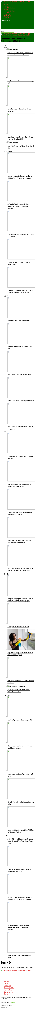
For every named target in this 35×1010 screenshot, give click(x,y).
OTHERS (6, 17)
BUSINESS (7, 14)
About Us (6, 982)
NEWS (6, 6)
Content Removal (8, 992)
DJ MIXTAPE (11, 11)
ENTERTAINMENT (9, 8)
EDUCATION (7, 16)
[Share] (3, 1007)
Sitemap (6, 994)
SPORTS (6, 13)
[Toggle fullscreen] (4, 1007)
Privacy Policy (7, 986)
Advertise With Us (9, 988)
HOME (6, 4)
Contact (6, 984)
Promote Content (8, 990)
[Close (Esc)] (1, 1007)
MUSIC (6, 9)
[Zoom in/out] (6, 1007)
